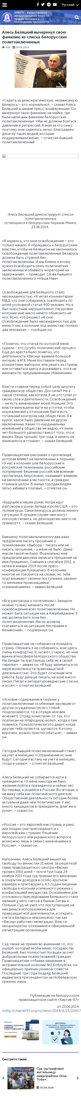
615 (8, 47)
